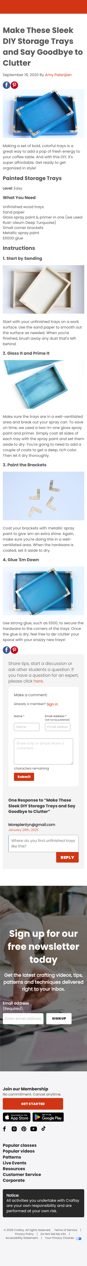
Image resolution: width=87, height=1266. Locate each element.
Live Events (14, 1163)
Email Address (57, 718)
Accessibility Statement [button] (22, 1238)
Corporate (14, 1180)
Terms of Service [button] (65, 1230)
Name (19, 716)
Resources (14, 1169)
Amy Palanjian (58, 74)
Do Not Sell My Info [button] (53, 1234)
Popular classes (20, 1145)
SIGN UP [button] (59, 1018)
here (38, 681)
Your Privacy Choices (59, 1238)
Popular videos (19, 1151)
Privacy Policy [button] (24, 1234)
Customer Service (22, 1175)
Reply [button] (67, 857)
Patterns (12, 1157)
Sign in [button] (52, 704)
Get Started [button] (33, 1104)
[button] (6, 85)
